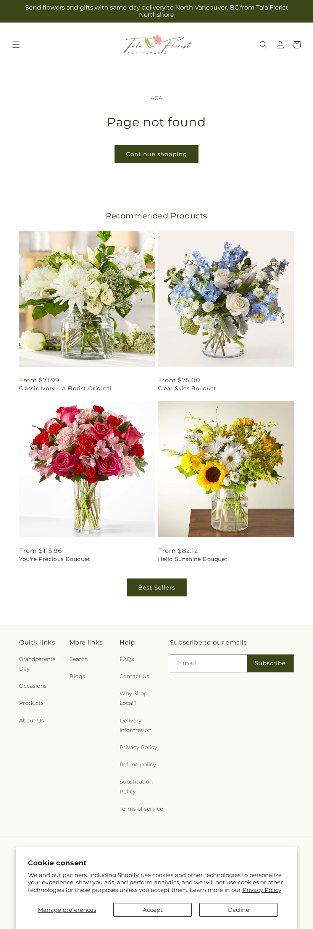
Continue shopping (156, 154)
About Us (31, 720)
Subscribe (270, 663)
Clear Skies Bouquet (187, 388)
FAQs (126, 659)
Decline (238, 909)
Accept (153, 909)
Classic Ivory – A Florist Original (65, 388)
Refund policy (137, 764)
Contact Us (134, 676)
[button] (16, 44)
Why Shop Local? (133, 698)
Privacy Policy (261, 889)
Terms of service (141, 808)
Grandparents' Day (37, 664)
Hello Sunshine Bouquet (192, 559)
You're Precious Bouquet (54, 559)
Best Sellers (156, 587)
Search (78, 659)
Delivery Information (135, 725)
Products (31, 703)
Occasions (33, 685)
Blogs (77, 676)
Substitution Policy (136, 786)
